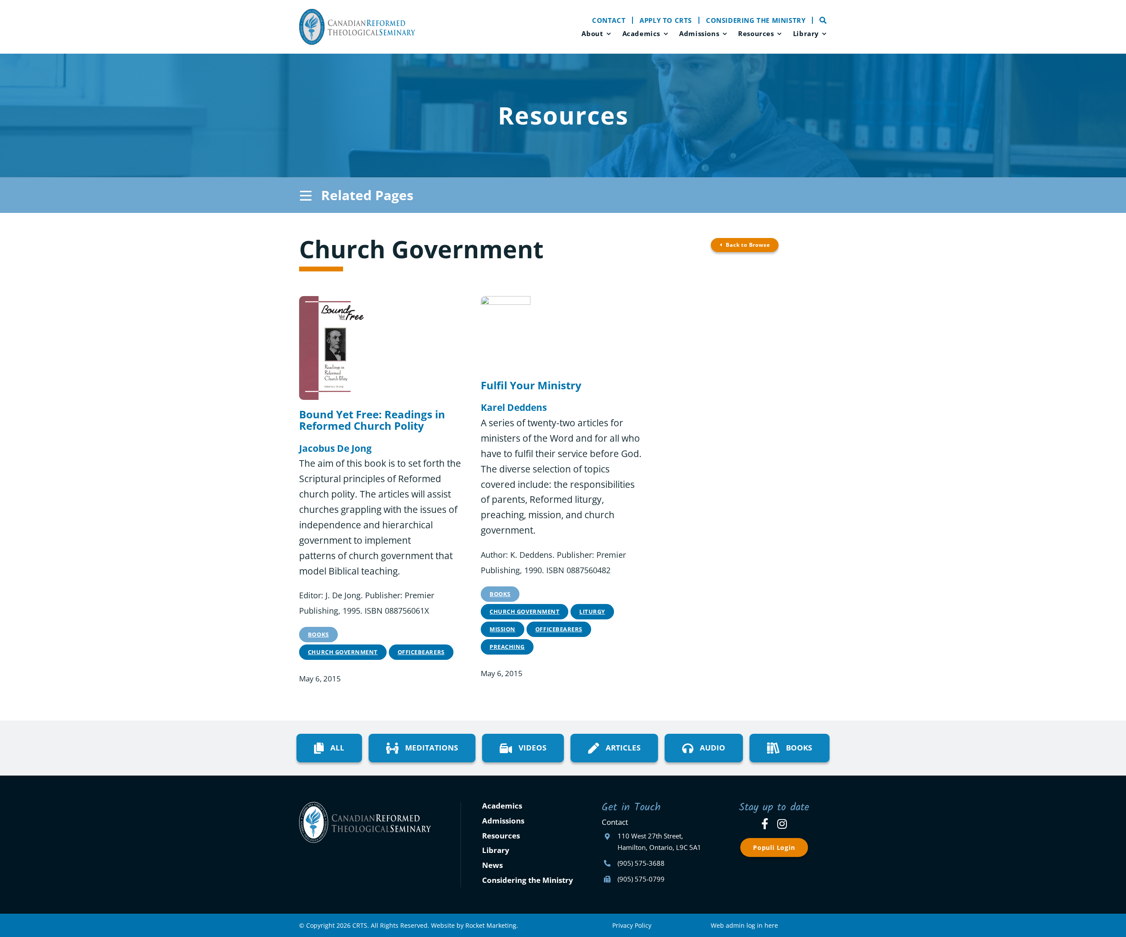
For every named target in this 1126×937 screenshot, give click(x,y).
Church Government (343, 652)
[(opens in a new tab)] (332, 300)
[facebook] (764, 823)
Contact (615, 822)
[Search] (819, 20)
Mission (502, 629)
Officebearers (421, 652)
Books (318, 634)
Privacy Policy (631, 925)
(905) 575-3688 (641, 863)
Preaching (507, 647)
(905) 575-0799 (641, 879)
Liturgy (592, 611)
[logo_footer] (365, 806)
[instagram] (782, 823)
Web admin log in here (744, 925)
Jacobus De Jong (335, 448)
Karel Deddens (514, 407)
